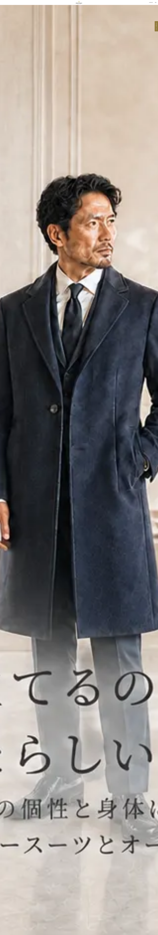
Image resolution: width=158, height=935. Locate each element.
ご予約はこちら (156, 26)
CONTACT (151, 2)
